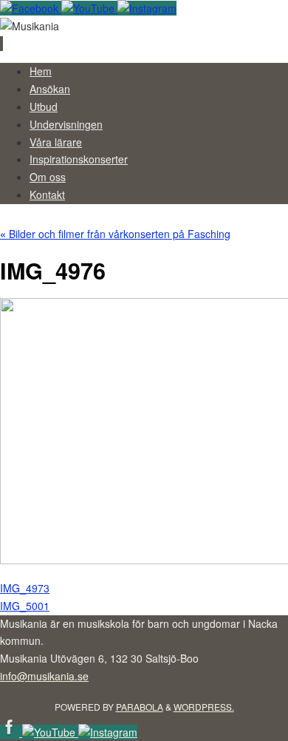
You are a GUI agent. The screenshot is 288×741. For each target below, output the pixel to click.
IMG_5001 (24, 605)
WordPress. (204, 706)
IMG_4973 (24, 588)
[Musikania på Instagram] (146, 8)
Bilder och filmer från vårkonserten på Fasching (115, 233)
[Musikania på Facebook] (30, 8)
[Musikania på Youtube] (89, 8)
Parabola (139, 706)
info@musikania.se (44, 676)
